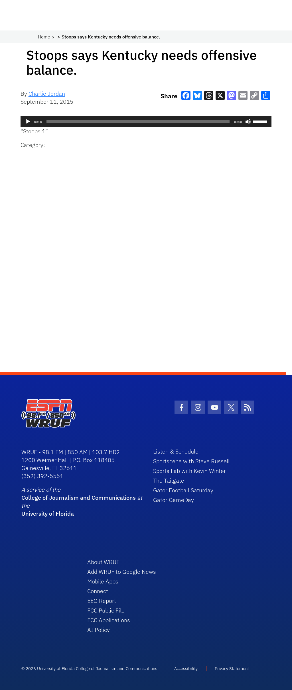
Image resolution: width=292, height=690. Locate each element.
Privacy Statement (232, 668)
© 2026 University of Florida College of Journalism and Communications (89, 668)
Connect (97, 591)
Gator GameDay (173, 500)
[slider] (261, 121)
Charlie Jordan (47, 93)
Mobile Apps (102, 581)
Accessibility (186, 668)
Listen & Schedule (175, 451)
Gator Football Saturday (183, 490)
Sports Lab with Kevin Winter (189, 471)
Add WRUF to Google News (121, 571)
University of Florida (47, 513)
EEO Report (101, 601)
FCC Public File (106, 610)
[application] (146, 121)
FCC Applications (108, 620)
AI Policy (98, 630)
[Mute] (248, 121)
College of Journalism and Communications (78, 497)
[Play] (28, 121)
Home (44, 37)
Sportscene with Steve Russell (191, 461)
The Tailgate (168, 480)
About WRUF (103, 562)
